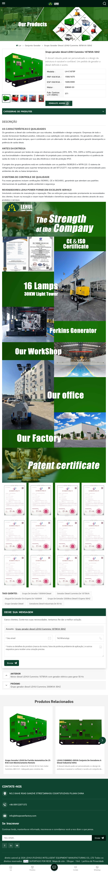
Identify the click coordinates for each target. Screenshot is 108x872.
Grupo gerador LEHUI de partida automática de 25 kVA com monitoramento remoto (27, 761)
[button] (102, 740)
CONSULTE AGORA (57, 103)
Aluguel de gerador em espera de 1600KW (23, 598)
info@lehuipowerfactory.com (22, 816)
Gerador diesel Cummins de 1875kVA (73, 593)
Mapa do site (58, 861)
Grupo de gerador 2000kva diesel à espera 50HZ (69, 598)
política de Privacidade (93, 861)
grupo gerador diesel (14, 604)
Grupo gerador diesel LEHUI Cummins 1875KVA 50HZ (40, 629)
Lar (19, 45)
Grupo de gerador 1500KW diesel (36, 593)
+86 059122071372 (18, 804)
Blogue (70, 861)
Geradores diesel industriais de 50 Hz (45, 604)
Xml (78, 861)
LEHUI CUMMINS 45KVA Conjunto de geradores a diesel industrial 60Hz (79, 761)
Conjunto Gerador (32, 45)
